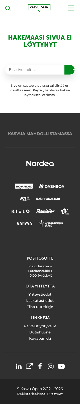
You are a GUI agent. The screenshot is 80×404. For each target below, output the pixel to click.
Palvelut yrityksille (40, 326)
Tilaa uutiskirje (40, 307)
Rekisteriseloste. (32, 394)
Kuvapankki (40, 338)
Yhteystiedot (40, 294)
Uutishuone (40, 332)
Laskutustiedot (40, 301)
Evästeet (55, 394)
